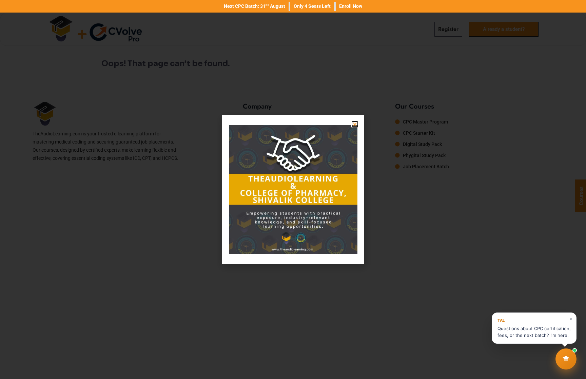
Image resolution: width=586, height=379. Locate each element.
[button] (566, 358)
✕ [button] (571, 319)
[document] (293, 189)
